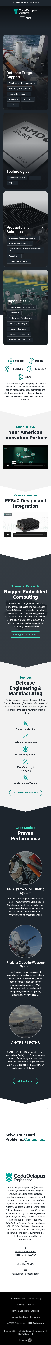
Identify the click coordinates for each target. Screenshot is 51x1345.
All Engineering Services (25, 792)
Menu (28, 17)
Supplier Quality (34, 1298)
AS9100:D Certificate (16, 1323)
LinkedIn (30, 1305)
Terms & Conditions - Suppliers (25, 1311)
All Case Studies (25, 1081)
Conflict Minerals (17, 1298)
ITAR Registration (36, 1323)
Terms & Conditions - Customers (25, 1317)
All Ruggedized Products (25, 634)
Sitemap (20, 1305)
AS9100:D (11, 1226)
